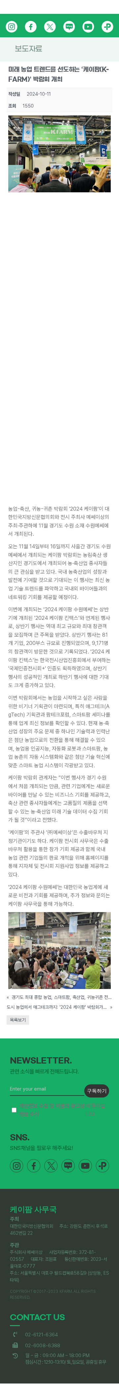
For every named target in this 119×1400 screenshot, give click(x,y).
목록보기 (18, 1020)
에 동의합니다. (62, 1110)
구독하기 (97, 1091)
